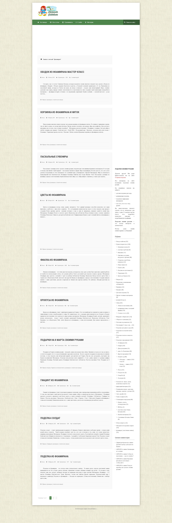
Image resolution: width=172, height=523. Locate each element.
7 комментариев (76, 462)
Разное (120, 267)
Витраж (118, 279)
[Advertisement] (93, 12)
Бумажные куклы (123, 247)
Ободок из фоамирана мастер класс (62, 71)
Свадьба (120, 375)
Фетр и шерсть (120, 423)
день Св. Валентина (123, 351)
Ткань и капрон (120, 396)
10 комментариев (74, 200)
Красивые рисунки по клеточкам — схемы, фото (124, 460)
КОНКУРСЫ (120, 300)
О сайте (79, 22)
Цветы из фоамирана (53, 194)
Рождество (121, 372)
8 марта (49, 287)
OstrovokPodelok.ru (92, 508)
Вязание (118, 289)
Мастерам (90, 22)
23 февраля (49, 444)
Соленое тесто (122, 313)
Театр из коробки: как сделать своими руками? (124, 467)
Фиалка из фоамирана (53, 259)
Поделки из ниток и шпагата (124, 335)
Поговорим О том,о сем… (123, 325)
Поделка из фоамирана (54, 456)
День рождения (122, 348)
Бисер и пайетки (120, 241)
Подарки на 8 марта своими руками (61, 339)
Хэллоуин (120, 378)
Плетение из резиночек (122, 322)
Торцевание (121, 273)
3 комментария (74, 345)
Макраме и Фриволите (122, 316)
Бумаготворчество (121, 244)
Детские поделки (121, 292)
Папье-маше (121, 265)
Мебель (120, 407)
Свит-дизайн (119, 394)
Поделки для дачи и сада (123, 328)
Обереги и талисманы (122, 319)
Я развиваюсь (69, 22)
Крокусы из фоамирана (54, 300)
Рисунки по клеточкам (124, 270)
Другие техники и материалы (124, 295)
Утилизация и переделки (123, 399)
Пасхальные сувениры (54, 156)
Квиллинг (120, 252)
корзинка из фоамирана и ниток (59, 112)
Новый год (121, 356)
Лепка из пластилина (124, 305)
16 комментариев (74, 265)
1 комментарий (75, 77)
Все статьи (55, 22)
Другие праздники (123, 354)
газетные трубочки (123, 249)
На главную (43, 22)
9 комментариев (74, 305)
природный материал (122, 386)
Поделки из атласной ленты (58, 367)
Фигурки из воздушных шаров (125, 425)
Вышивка (118, 287)
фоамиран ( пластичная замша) (55, 99)
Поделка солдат (50, 418)
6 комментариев (76, 385)
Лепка (118, 303)
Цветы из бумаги (122, 276)
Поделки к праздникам (122, 340)
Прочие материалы (123, 414)
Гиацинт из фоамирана (54, 380)
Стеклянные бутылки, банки (126, 417)
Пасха (48, 144)
